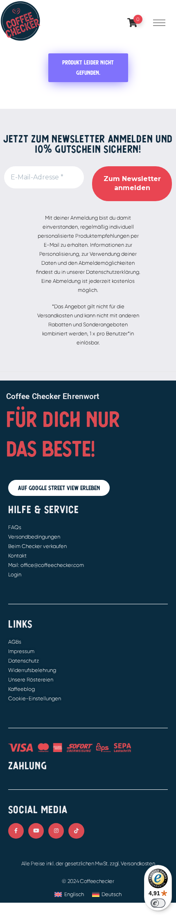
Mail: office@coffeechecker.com (46, 565)
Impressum (21, 651)
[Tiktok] (76, 831)
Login (14, 574)
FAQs (14, 527)
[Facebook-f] (16, 831)
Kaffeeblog (21, 689)
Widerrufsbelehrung (32, 670)
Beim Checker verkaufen (37, 546)
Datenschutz (23, 661)
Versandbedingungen (34, 537)
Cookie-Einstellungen (34, 698)
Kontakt (17, 556)
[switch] (158, 903)
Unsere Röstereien (30, 680)
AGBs (14, 642)
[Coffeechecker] (20, 20)
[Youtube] (36, 831)
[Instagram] (56, 831)
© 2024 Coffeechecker (88, 881)
